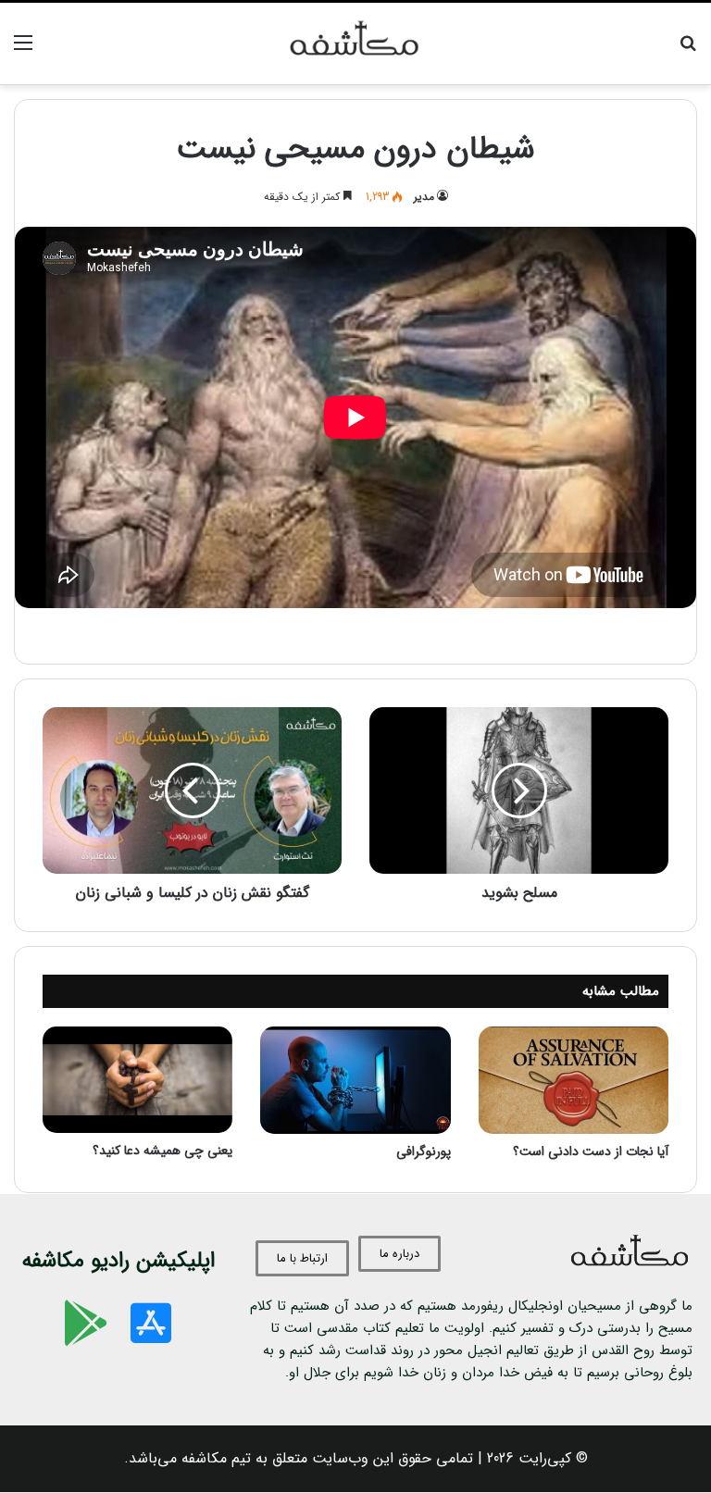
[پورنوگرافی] (355, 1080)
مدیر (424, 196)
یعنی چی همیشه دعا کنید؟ (162, 1150)
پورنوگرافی (423, 1151)
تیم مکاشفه (216, 1458)
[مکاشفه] (355, 43)
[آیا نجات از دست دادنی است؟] (573, 1080)
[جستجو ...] (688, 50)
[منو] (23, 50)
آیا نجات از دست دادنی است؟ (590, 1151)
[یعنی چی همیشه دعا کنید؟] (137, 1079)
